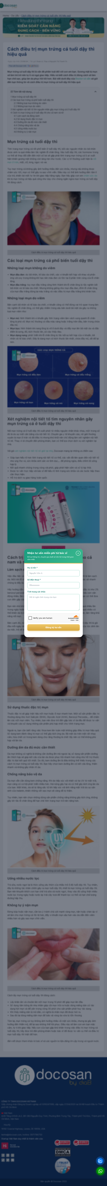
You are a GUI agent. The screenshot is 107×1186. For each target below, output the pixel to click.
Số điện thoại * (34, 579)
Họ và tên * (32, 567)
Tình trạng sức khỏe (36, 591)
